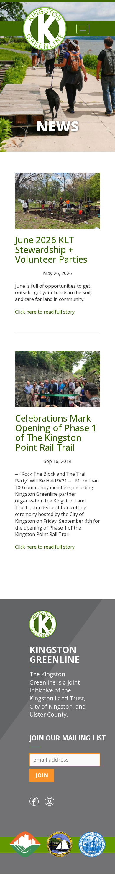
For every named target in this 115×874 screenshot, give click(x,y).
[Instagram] (52, 810)
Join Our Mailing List (67, 738)
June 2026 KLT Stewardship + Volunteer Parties (51, 249)
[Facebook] (37, 810)
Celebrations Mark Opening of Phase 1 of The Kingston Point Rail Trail (55, 432)
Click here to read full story (45, 312)
